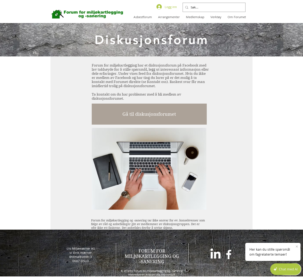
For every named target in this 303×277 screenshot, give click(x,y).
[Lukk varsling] (296, 247)
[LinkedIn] (215, 254)
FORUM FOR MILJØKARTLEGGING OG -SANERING (152, 256)
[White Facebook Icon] (228, 254)
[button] (195, 17)
